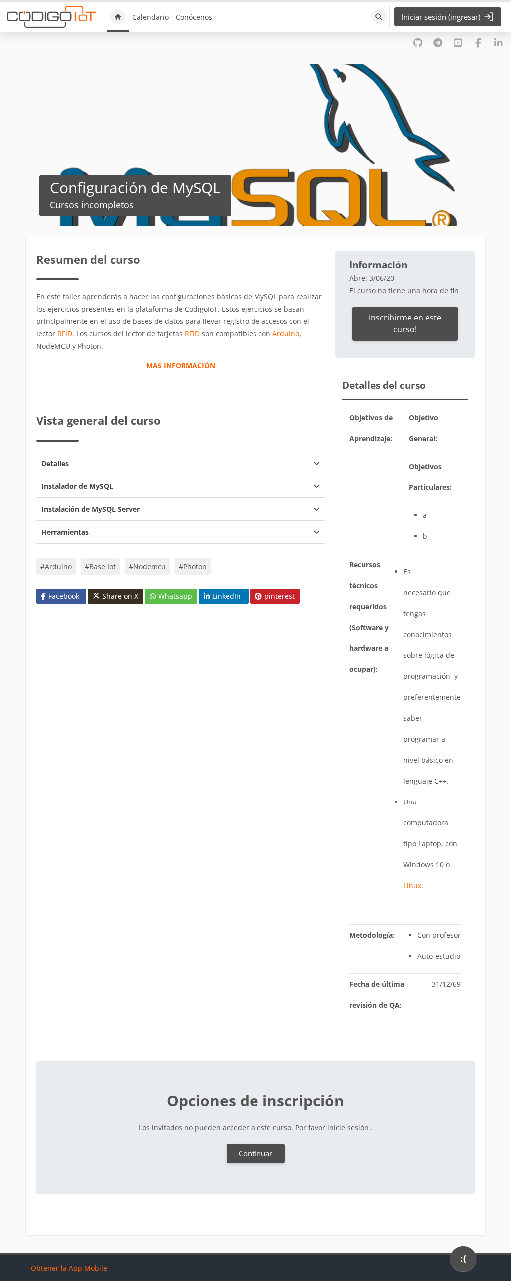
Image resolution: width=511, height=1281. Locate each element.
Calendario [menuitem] (150, 17)
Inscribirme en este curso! (405, 323)
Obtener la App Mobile (69, 1268)
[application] (463, 1261)
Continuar (255, 1153)
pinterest (279, 596)
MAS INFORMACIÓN (180, 365)
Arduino (285, 333)
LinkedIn (226, 596)
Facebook (63, 596)
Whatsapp (175, 596)
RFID (64, 333)
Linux (412, 885)
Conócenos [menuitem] (194, 17)
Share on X (120, 596)
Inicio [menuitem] (118, 17)
